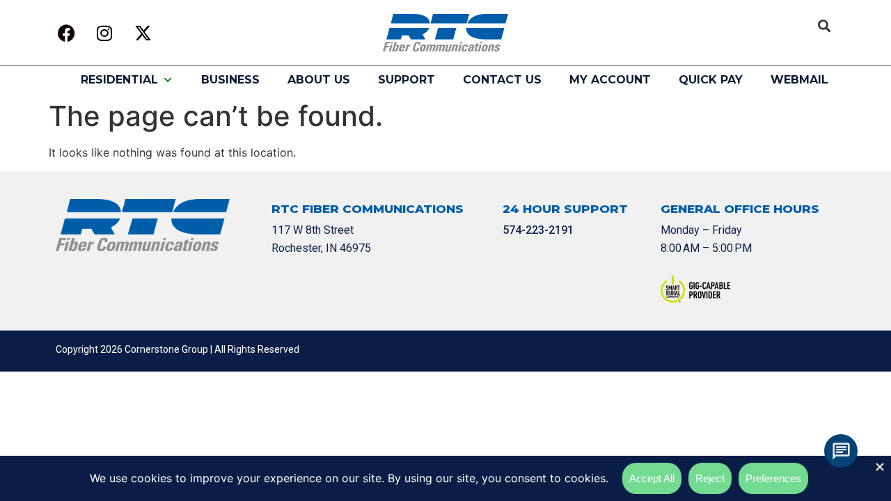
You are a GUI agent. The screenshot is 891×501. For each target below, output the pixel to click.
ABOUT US (318, 79)
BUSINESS (230, 79)
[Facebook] (66, 32)
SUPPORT (406, 79)
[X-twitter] (142, 32)
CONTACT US (502, 79)
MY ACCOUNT (610, 79)
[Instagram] (104, 32)
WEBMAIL (799, 79)
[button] (823, 26)
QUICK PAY (711, 79)
